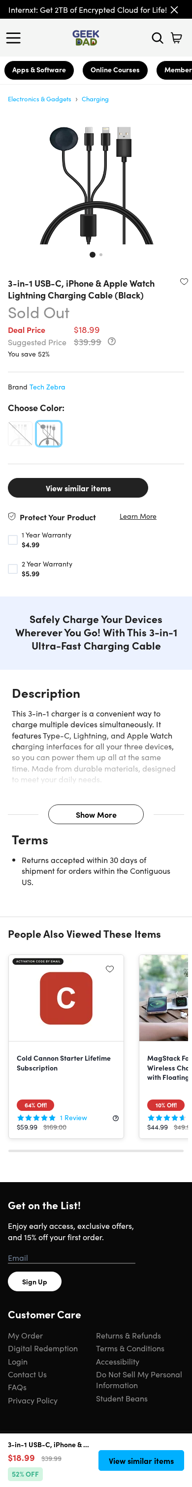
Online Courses (115, 69)
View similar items (78, 487)
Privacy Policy (33, 1400)
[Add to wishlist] (184, 281)
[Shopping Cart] (176, 38)
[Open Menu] (16, 38)
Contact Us (27, 1373)
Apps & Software (39, 69)
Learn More (138, 516)
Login (18, 1361)
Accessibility (117, 1361)
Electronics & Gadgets (39, 98)
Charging (95, 98)
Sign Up (34, 1281)
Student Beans (122, 1398)
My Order (25, 1335)
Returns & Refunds (128, 1335)
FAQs (17, 1386)
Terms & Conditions (130, 1347)
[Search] (157, 38)
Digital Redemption (43, 1347)
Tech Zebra (47, 386)
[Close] (174, 10)
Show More (96, 814)
